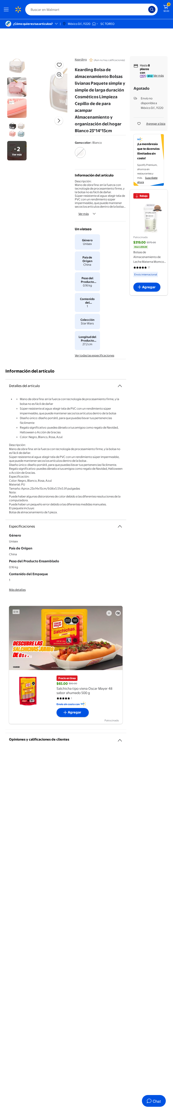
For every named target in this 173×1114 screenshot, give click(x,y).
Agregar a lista (155, 123)
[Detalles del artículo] (120, 385)
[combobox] (91, 9)
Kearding (81, 59)
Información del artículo (30, 371)
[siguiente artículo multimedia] (59, 121)
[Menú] (7, 9)
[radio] (80, 155)
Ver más (83, 214)
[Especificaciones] (120, 526)
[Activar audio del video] (118, 613)
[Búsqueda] (151, 9)
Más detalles (17, 589)
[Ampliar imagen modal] (59, 74)
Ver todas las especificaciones (94, 355)
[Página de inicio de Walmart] (18, 9)
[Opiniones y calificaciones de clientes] (120, 738)
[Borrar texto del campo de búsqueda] (145, 9)
